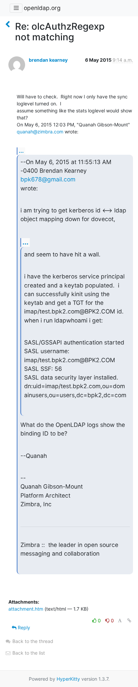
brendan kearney (48, 60)
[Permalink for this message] (129, 620)
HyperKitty (68, 679)
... (21, 150)
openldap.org (42, 7)
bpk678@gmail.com (47, 179)
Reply (23, 627)
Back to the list (28, 653)
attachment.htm (25, 609)
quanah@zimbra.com (40, 131)
